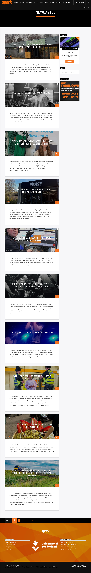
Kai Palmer (8, 201)
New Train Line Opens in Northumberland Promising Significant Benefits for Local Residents (32, 473)
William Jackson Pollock (10, 296)
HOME (17, 2)
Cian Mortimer (9, 341)
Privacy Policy (9, 549)
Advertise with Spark (11, 542)
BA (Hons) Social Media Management (70, 548)
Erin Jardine (8, 104)
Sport (53, 2)
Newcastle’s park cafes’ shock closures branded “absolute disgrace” (32, 46)
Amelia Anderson (9, 56)
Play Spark (86, 7)
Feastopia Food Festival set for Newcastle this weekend (32, 426)
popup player (80, 2)
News (37, 2)
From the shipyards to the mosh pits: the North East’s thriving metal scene (32, 285)
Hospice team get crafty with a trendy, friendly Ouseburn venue (32, 191)
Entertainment (44, 2)
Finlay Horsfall (9, 388)
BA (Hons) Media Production (68, 546)
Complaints (9, 546)
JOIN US (59, 2)
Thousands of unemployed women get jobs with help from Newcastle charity (32, 143)
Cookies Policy (9, 548)
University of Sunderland (67, 542)
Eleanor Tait (8, 249)
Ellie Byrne (8, 485)
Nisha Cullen (8, 436)
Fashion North (68, 2)
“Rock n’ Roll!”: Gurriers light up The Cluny (32, 332)
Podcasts (30, 2)
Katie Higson (8, 153)
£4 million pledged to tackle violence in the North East (32, 377)
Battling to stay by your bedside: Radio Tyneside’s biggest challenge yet (32, 239)
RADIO (23, 2)
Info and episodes (69, 61)
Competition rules (10, 544)
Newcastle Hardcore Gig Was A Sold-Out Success (32, 94)
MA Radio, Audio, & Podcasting (68, 544)
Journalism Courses (66, 549)
